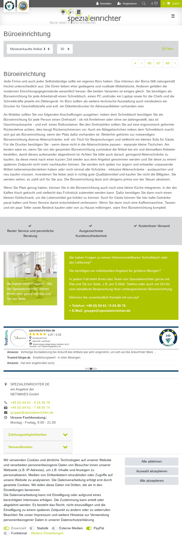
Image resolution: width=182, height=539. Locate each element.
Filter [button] (169, 49)
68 (167, 63)
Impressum (42, 515)
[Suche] (144, 3)
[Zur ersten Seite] (135, 63)
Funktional (19, 533)
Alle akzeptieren (152, 480)
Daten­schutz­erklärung (77, 520)
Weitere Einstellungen (47, 533)
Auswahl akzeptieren (151, 471)
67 (158, 63)
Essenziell (18, 528)
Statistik (42, 528)
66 (149, 63)
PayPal (99, 528)
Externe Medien (71, 528)
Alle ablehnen (151, 461)
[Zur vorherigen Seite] (141, 63)
